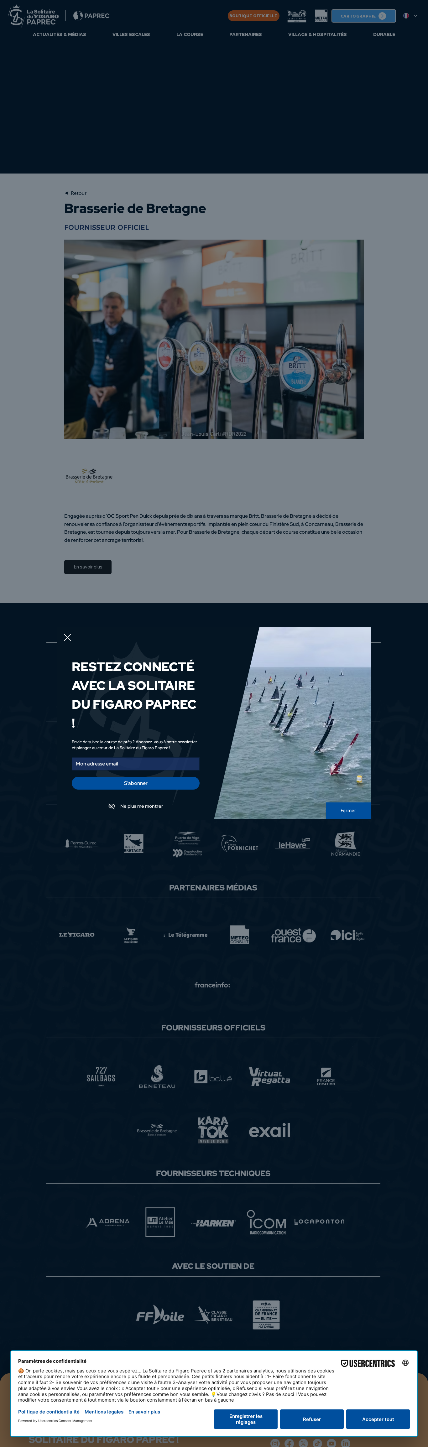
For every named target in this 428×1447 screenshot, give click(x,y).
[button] (67, 637)
